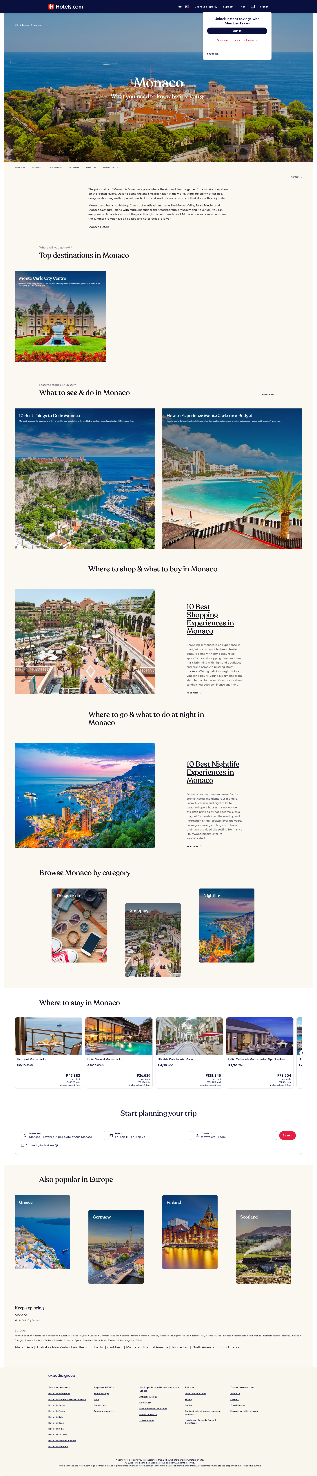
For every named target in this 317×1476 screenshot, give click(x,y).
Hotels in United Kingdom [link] (62, 1440)
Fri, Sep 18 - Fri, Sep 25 (130, 1137)
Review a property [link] (104, 1411)
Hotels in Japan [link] (56, 1405)
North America (203, 1347)
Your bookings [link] (101, 1393)
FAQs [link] (96, 1399)
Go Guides (20, 167)
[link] (237, 53)
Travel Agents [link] (146, 1420)
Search (287, 1135)
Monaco (36, 167)
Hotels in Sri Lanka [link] (58, 1434)
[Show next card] (302, 1053)
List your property (205, 6)
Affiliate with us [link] (148, 1396)
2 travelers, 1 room (213, 1137)
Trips (242, 6)
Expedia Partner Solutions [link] (153, 1408)
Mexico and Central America (147, 1347)
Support (228, 6)
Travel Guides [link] (237, 1405)
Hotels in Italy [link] (55, 1417)
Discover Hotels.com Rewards (237, 40)
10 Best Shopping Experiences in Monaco (210, 619)
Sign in (264, 6)
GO (16, 25)
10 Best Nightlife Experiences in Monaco (213, 772)
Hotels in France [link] (56, 1411)
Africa (19, 1347)
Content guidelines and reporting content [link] (203, 1412)
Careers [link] (234, 1399)
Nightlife (91, 167)
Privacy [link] (188, 1399)
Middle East (180, 1347)
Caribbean (115, 1347)
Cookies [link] (189, 1405)
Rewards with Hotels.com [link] (244, 1411)
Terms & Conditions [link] (195, 1393)
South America (229, 1347)
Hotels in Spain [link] (56, 1422)
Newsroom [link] (145, 1402)
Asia (30, 1347)
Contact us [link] (100, 1405)
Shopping (74, 167)
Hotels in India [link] (56, 1428)
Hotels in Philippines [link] (59, 1393)
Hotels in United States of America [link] (67, 1399)
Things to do (55, 167)
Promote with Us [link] (148, 1414)
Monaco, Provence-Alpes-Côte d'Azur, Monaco (60, 1137)
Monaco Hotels (111, 167)
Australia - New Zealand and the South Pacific (70, 1347)
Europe (25, 25)
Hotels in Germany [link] (58, 1446)
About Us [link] (235, 1393)
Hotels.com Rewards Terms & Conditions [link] (200, 1421)
